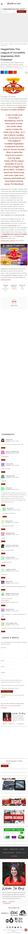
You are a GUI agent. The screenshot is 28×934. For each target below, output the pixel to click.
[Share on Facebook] (2, 72)
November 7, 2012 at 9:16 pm (12, 595)
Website (3, 672)
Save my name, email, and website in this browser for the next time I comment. (11, 681)
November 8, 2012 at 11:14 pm (12, 558)
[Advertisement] (14, 28)
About (5, 723)
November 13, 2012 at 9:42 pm (12, 489)
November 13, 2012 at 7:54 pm (12, 534)
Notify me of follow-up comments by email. (13, 685)
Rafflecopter (20, 236)
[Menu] (2, 4)
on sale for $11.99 (11, 225)
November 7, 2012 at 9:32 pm (12, 583)
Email (2, 666)
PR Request (20, 723)
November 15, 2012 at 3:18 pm (12, 441)
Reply (3, 447)
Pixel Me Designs (17, 932)
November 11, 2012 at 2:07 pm (12, 546)
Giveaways (14, 288)
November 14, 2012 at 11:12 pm (12, 453)
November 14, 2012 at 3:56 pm (12, 477)
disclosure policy (19, 67)
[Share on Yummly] (15, 72)
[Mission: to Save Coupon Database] (14, 823)
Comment (3, 647)
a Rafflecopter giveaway (8, 240)
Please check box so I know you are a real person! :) (12, 696)
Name (3, 660)
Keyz (7, 488)
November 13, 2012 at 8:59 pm (12, 522)
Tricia (7, 439)
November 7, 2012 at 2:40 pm (12, 610)
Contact (12, 723)
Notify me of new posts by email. (10, 688)
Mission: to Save (14, 4)
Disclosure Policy (18, 65)
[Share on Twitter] (6, 72)
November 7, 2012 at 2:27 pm (12, 624)
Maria (7, 581)
